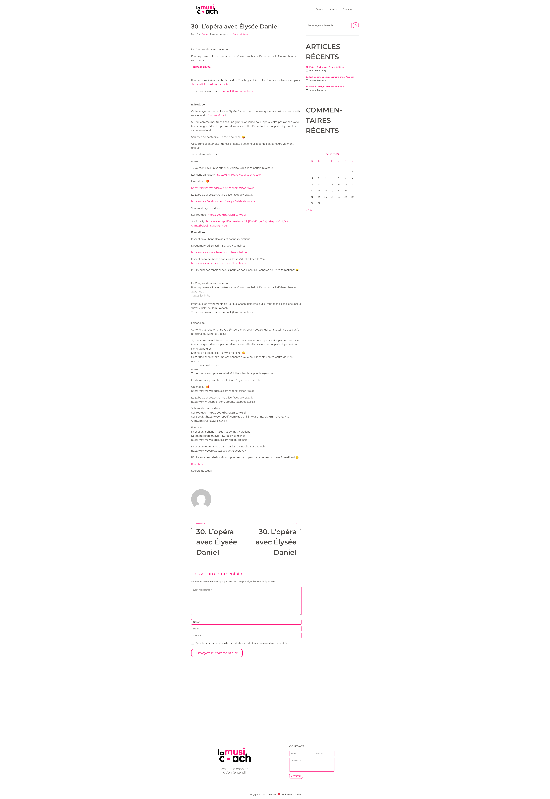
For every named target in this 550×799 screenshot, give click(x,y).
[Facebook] (228, 780)
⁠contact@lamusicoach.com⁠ (238, 91)
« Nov (309, 210)
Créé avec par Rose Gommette (284, 794)
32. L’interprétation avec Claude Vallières (325, 67)
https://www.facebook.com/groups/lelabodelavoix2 (223, 201)
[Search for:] (328, 25)
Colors (205, 34)
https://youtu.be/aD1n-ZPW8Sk (227, 214)
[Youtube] (234, 780)
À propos (347, 9)
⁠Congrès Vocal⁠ (216, 115)
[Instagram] (241, 780)
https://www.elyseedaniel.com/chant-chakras (219, 252)
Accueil (319, 9)
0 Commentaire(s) (239, 34)
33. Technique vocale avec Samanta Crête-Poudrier (330, 77)
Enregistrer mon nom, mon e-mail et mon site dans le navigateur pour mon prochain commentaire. (242, 643)
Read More (198, 464)
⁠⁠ (201, 66)
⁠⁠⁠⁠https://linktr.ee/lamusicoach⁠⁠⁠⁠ (210, 84)
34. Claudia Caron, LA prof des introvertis (325, 87)
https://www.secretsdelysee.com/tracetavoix (218, 263)
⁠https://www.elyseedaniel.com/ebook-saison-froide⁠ (223, 187)
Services (333, 9)
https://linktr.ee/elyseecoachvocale (239, 174)
